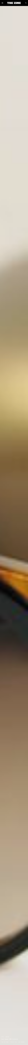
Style (2, 1036)
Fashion (7, 1036)
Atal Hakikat (22, 1042)
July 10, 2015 (4, 1042)
